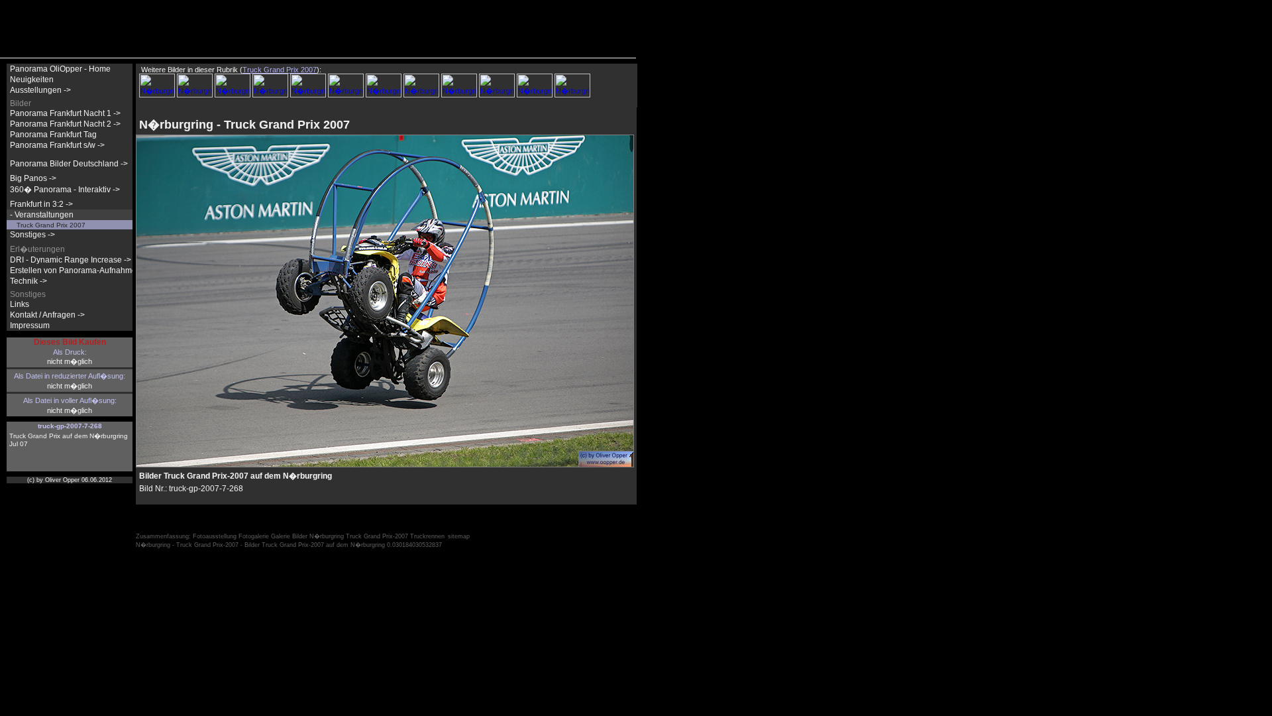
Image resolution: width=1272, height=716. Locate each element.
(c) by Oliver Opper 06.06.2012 (69, 480)
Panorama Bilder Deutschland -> (69, 163)
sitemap (459, 536)
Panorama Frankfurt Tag (53, 134)
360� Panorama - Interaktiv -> (65, 189)
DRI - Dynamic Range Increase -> (70, 260)
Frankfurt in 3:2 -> (41, 204)
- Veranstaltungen (42, 214)
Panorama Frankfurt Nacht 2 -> (65, 124)
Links (19, 304)
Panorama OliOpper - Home (60, 69)
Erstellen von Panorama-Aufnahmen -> (80, 270)
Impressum (30, 325)
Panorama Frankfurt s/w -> (57, 145)
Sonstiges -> (32, 234)
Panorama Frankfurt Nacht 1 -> (65, 113)
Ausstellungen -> (40, 90)
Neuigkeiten (32, 79)
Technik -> (28, 281)
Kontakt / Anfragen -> (47, 315)
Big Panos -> (33, 178)
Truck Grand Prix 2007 (51, 225)
